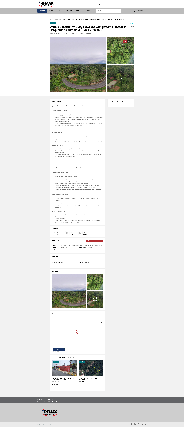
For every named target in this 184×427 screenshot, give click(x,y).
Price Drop (88, 11)
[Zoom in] (101, 318)
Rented (78, 11)
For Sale (51, 11)
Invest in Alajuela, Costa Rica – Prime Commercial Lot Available (63, 378)
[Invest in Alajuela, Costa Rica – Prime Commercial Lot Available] (64, 368)
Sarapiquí (63, 250)
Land (71, 234)
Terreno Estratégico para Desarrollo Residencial (89, 378)
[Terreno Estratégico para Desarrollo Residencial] (91, 368)
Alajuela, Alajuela (56, 381)
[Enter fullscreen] (101, 323)
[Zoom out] (101, 320)
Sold (59, 11)
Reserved (69, 11)
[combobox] (101, 11)
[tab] (125, 41)
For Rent (42, 11)
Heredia (90, 247)
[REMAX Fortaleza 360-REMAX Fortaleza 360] (46, 4)
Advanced (140, 11)
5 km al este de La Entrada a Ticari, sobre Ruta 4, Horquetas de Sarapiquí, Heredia (71, 33)
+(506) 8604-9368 (142, 4)
